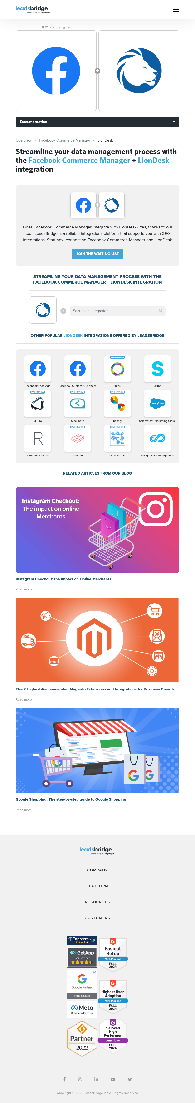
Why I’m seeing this (57, 27)
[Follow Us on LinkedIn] (96, 1079)
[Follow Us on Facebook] (64, 1079)
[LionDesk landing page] (138, 70)
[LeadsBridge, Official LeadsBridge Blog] (33, 9)
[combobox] (118, 311)
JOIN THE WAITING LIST (97, 254)
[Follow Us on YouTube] (113, 1079)
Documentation (33, 121)
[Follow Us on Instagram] (80, 1079)
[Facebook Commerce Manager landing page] (56, 70)
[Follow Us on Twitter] (130, 1079)
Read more (24, 589)
